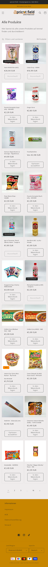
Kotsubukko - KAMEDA (11, 465)
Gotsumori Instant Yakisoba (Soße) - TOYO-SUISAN (35, 421)
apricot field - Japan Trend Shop (21, 562)
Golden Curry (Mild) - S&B (35, 329)
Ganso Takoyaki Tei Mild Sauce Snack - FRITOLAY (34, 374)
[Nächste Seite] (39, 490)
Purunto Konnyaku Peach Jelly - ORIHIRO (34, 197)
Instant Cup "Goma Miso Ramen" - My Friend (11, 374)
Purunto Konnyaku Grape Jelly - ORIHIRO (11, 108)
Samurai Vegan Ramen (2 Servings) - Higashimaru (12, 152)
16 (33, 490)
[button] (2, 12)
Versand (8, 525)
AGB (6, 515)
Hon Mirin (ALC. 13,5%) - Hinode (34, 241)
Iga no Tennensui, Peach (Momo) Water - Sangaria (12, 241)
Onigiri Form (31, 107)
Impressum (9, 509)
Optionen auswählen (35, 165)
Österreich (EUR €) (15, 550)
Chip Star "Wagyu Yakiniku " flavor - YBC (35, 466)
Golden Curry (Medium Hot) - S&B (11, 330)
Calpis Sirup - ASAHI (33, 67)
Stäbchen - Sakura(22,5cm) (12, 420)
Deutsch (34, 550)
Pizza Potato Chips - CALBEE (10, 197)
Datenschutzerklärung (13, 520)
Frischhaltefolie (32, 152)
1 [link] (8, 491)
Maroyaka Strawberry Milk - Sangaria (35, 285)
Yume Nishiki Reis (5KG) (11, 67)
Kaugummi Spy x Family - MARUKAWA (12, 285)
